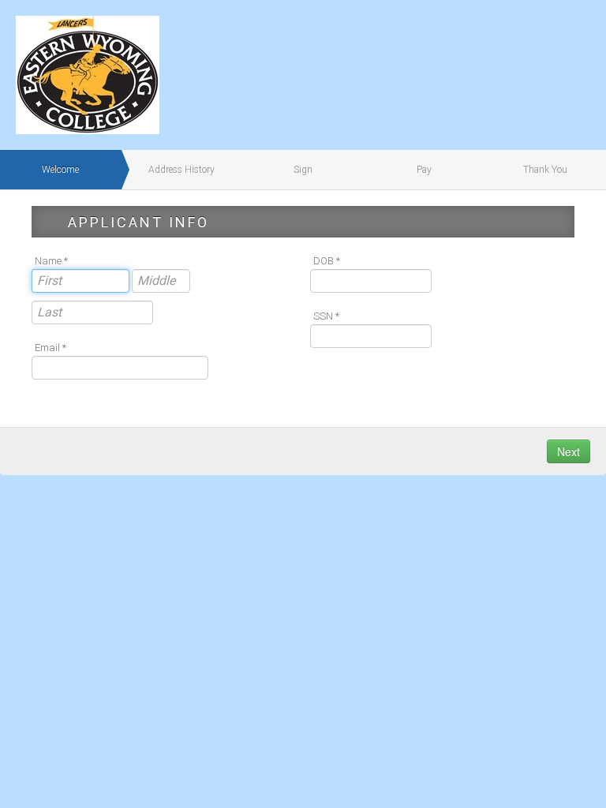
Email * (50, 348)
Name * (51, 261)
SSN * (326, 316)
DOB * (326, 261)
